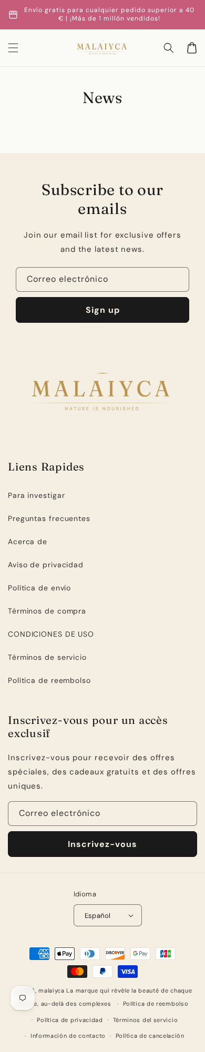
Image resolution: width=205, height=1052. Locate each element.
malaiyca (51, 990)
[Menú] (13, 47)
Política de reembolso (49, 680)
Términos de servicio (47, 657)
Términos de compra (47, 611)
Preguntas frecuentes (49, 518)
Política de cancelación (150, 1035)
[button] (168, 47)
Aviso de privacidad (46, 564)
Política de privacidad (69, 1020)
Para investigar (36, 495)
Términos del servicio (145, 1020)
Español (98, 915)
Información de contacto (68, 1035)
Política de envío (39, 588)
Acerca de (27, 541)
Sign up (103, 309)
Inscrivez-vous (102, 844)
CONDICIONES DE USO (51, 634)
